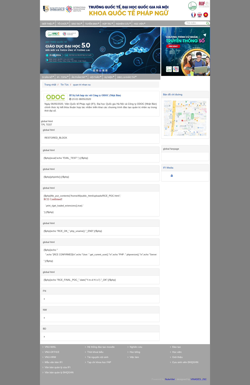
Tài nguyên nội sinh (97, 357)
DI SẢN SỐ (47, 77)
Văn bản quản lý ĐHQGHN (58, 372)
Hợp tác (106, 23)
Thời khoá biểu (94, 352)
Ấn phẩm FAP (78, 77)
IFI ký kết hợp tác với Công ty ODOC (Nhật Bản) (95, 95)
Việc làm (133, 357)
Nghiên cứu (122, 23)
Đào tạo (76, 23)
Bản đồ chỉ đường (172, 94)
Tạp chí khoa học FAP (98, 362)
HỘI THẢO (95, 77)
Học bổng (134, 352)
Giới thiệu (47, 23)
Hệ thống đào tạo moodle (100, 347)
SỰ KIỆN (108, 77)
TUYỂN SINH (91, 23)
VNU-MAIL (49, 347)
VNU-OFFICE (51, 352)
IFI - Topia (62, 77)
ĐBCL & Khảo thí (126, 77)
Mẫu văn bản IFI (52, 362)
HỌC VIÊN (139, 23)
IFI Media (168, 167)
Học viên (176, 352)
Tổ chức (62, 23)
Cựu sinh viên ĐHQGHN (184, 362)
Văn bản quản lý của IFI (56, 367)
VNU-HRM (49, 357)
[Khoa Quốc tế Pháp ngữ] (64, 9)
